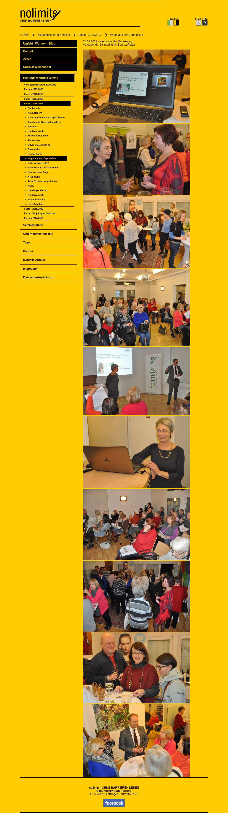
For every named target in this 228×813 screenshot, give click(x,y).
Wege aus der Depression (126, 34)
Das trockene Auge (38, 172)
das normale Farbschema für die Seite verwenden (170, 23)
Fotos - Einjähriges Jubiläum (40, 213)
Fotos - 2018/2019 (33, 94)
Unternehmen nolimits (38, 233)
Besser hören (35, 154)
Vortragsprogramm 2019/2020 (40, 84)
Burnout (32, 126)
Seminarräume (33, 225)
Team (26, 242)
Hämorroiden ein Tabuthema (43, 167)
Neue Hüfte (34, 176)
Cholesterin (34, 108)
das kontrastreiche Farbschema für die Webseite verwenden (176, 23)
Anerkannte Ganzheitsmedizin (44, 122)
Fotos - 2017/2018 (33, 99)
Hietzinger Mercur (37, 190)
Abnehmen (34, 140)
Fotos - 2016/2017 (90, 34)
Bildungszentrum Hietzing (53, 34)
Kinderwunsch (36, 131)
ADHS (31, 186)
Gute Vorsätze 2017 (38, 163)
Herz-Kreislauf (35, 204)
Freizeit (28, 51)
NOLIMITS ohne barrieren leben (63, 15)
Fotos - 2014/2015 (33, 218)
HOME (24, 34)
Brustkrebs (34, 149)
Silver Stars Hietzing (39, 145)
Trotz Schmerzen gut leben (43, 181)
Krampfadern (35, 113)
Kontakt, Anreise (34, 259)
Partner (28, 251)
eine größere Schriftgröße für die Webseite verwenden (205, 23)
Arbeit (27, 59)
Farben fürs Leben (38, 135)
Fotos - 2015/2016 (33, 209)
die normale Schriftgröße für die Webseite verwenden (198, 23)
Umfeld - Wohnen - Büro (39, 43)
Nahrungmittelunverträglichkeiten (46, 117)
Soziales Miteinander (37, 66)
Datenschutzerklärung (38, 277)
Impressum (30, 268)
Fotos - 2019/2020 (33, 89)
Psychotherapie (36, 199)
